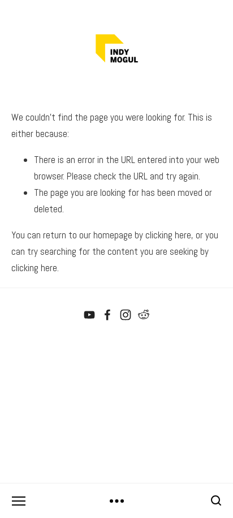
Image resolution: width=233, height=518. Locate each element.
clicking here (168, 235)
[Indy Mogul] (89, 314)
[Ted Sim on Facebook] (107, 314)
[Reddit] (143, 314)
